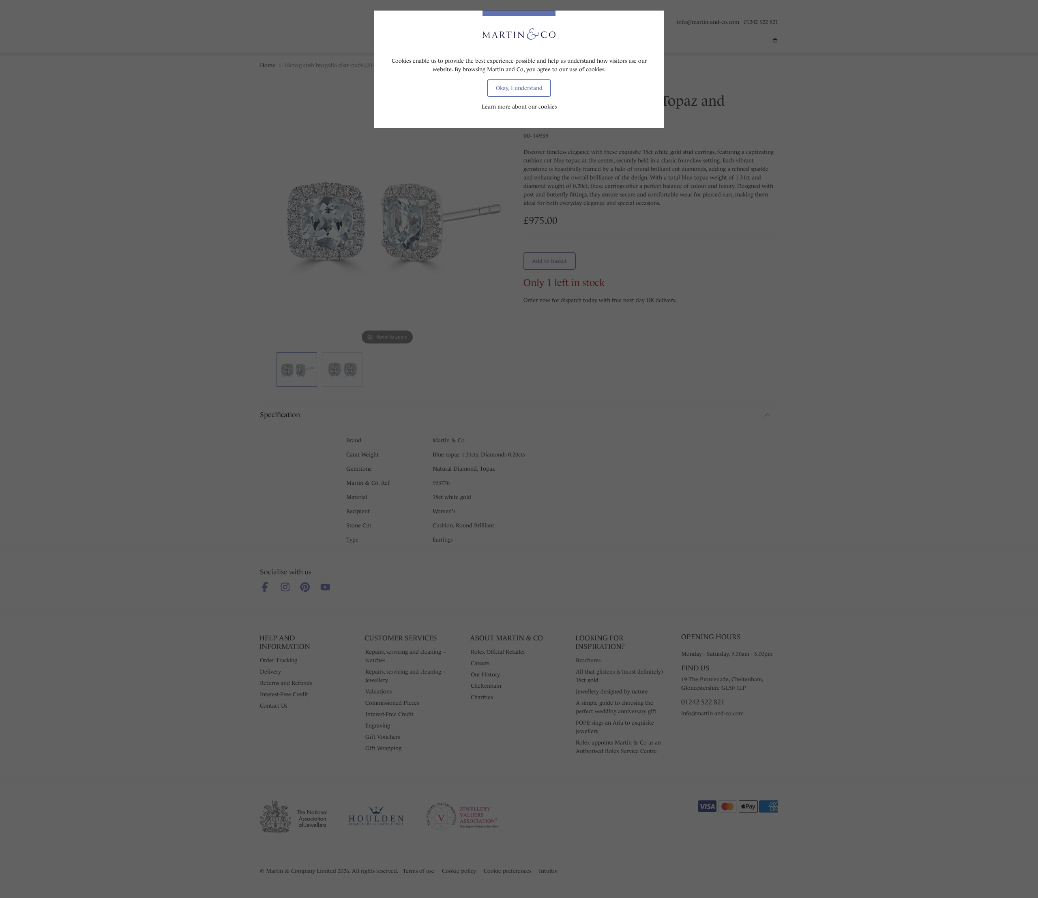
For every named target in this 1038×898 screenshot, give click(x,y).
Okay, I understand (519, 88)
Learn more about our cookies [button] (519, 106)
